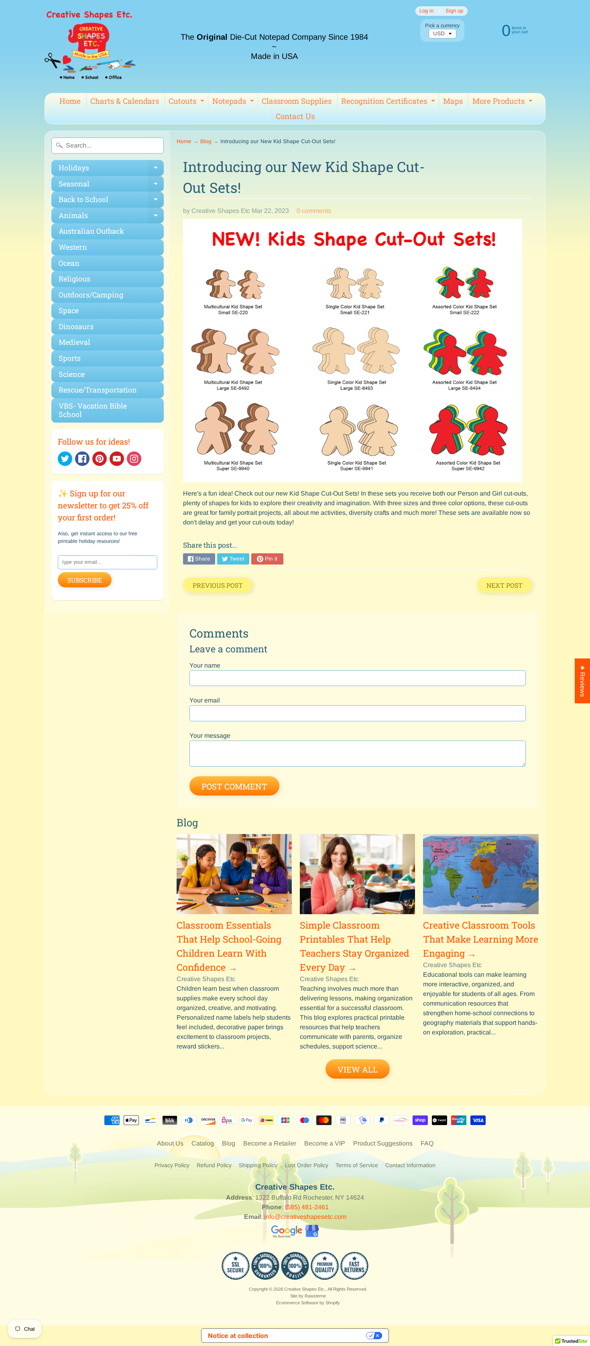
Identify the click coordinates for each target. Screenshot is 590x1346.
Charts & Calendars (124, 101)
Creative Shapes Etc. (305, 1289)
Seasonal (111, 185)
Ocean (69, 263)
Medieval (74, 342)
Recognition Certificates (389, 102)
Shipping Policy (258, 1165)
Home (70, 101)
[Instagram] (134, 458)
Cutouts (187, 102)
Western (73, 247)
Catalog (202, 1143)
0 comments (314, 210)
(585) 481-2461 (307, 1207)
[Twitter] (65, 458)
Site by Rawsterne (308, 1295)
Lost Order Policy (306, 1165)
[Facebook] (82, 458)
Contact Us (295, 116)
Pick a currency (442, 25)
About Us (170, 1143)
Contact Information (410, 1165)
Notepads (234, 102)
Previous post (218, 585)
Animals (111, 217)
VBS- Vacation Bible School (93, 410)
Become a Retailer (269, 1143)
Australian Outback (91, 231)
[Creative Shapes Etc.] (90, 46)
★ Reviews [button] (582, 681)
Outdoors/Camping (91, 295)
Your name (204, 665)
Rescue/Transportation (98, 390)
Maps (453, 101)
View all (358, 1069)
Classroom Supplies (297, 101)
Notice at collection (238, 1336)
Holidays (111, 169)
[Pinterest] (99, 458)
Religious (74, 278)
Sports (70, 358)
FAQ (427, 1143)
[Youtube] (117, 458)
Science (72, 374)
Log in (426, 11)
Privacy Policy (172, 1165)
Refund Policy (214, 1165)
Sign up (454, 11)
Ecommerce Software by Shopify (308, 1302)
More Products (503, 102)
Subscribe (84, 580)
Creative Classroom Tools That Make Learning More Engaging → (480, 939)
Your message (209, 735)
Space (69, 310)
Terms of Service (357, 1165)
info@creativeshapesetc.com (305, 1216)
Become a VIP (324, 1143)
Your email (204, 700)
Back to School (111, 201)
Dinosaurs (76, 326)
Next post (504, 585)
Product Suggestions (383, 1143)
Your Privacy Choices (321, 1336)
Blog (206, 141)
